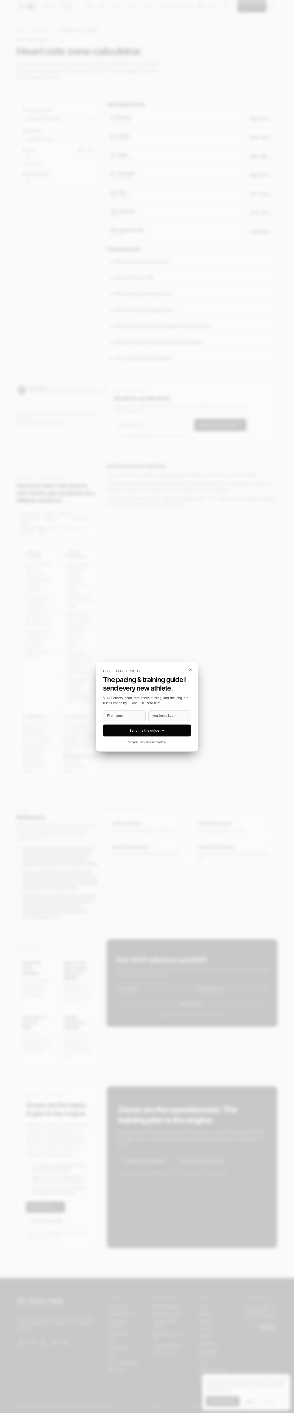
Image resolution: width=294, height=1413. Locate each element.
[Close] (190, 670)
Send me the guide (144, 730)
